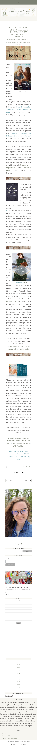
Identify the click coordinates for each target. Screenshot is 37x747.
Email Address (9, 559)
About (4, 733)
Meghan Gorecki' (12, 301)
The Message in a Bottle (21, 443)
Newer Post (8, 480)
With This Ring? (18, 446)
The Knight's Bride (14, 438)
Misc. (15, 42)
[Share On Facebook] (23, 467)
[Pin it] (29, 467)
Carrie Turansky (14, 40)
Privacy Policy (7, 736)
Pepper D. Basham (21, 42)
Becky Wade (26, 39)
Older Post (28, 480)
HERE (25, 282)
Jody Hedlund (10, 42)
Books (8, 40)
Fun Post (21, 40)
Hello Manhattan (24, 741)
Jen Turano (27, 40)
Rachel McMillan (13, 346)
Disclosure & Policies (9, 739)
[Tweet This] (26, 467)
